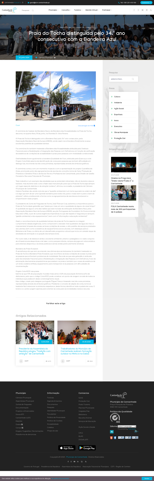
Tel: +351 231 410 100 (128, 3)
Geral (86, 398)
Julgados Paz (90, 411)
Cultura (117, 97)
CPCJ (86, 433)
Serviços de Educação (87, 422)
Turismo (77, 10)
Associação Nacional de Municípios (96, 467)
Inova (116, 121)
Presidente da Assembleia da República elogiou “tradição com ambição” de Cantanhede (34, 351)
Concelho (65, 10)
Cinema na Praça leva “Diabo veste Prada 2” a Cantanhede (122, 181)
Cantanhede (9, 2)
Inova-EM (20, 414)
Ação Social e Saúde (87, 428)
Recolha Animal (91, 418)
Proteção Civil (119, 139)
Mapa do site (52, 431)
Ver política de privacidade (60, 478)
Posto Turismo (90, 404)
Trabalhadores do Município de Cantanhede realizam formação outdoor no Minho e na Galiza (76, 351)
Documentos (52, 404)
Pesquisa (50, 407)
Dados (18, 424)
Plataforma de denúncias (26, 434)
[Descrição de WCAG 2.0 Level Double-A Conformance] (124, 437)
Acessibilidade (53, 424)
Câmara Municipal (23, 398)
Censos (19, 428)
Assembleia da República (71, 467)
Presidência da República (50, 467)
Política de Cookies (54, 421)
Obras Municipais (121, 133)
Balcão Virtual (92, 10)
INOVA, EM (89, 440)
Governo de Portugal (31, 467)
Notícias (50, 398)
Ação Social (119, 109)
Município (53, 10)
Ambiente (118, 103)
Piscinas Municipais (92, 408)
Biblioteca (88, 414)
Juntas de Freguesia (24, 404)
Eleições (19, 421)
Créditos (50, 427)
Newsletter (51, 414)
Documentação (22, 408)
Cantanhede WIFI (23, 418)
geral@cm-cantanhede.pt (40, 3)
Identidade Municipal (56, 411)
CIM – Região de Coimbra (120, 467)
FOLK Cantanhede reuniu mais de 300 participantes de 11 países (123, 209)
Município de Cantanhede (76, 457)
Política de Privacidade (56, 417)
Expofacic (118, 115)
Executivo (118, 127)
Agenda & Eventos (54, 401)
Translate (132, 429)
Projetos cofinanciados (25, 411)
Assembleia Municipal (25, 401)
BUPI (86, 436)
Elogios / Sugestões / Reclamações (29, 431)
